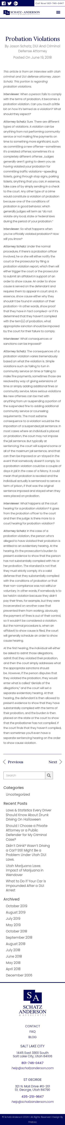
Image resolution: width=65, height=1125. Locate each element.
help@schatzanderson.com (33, 1068)
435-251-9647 (32, 1096)
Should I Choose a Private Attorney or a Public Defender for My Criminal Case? (26, 832)
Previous (15, 762)
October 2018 (16, 931)
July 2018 (13, 950)
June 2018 (14, 956)
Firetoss (32, 1122)
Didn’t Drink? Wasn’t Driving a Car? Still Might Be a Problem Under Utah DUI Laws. (28, 852)
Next (53, 762)
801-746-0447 (32, 1063)
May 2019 (13, 925)
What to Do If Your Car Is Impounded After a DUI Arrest (26, 886)
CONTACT (32, 1026)
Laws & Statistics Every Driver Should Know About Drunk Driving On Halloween (28, 815)
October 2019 (16, 906)
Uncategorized (18, 794)
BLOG (32, 1037)
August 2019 (15, 912)
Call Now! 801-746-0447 (50, 3)
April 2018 (13, 969)
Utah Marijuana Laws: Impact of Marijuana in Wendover (25, 870)
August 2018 (15, 944)
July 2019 (13, 918)
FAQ (32, 1031)
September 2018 (19, 937)
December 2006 (19, 975)
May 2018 (13, 962)
